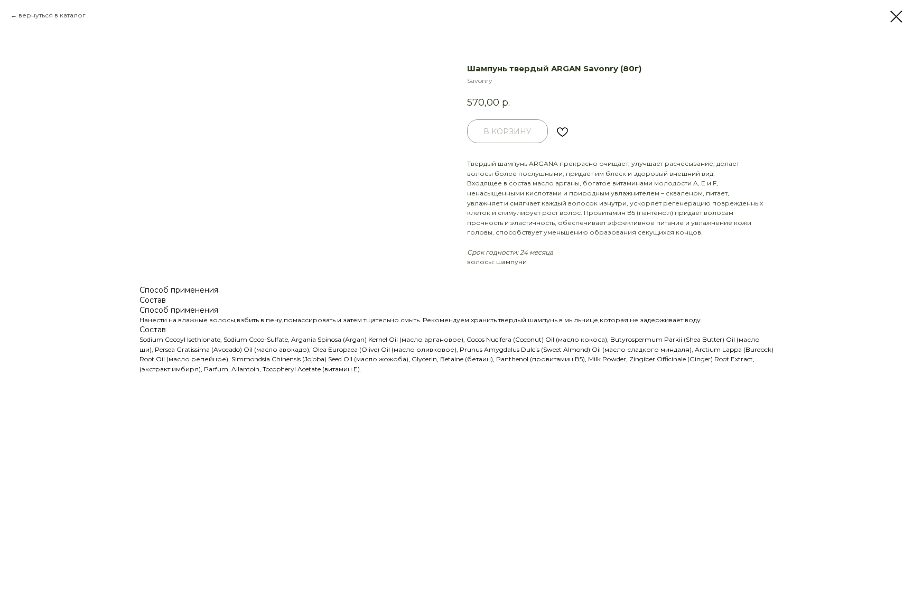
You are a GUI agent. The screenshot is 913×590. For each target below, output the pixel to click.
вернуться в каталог (52, 15)
